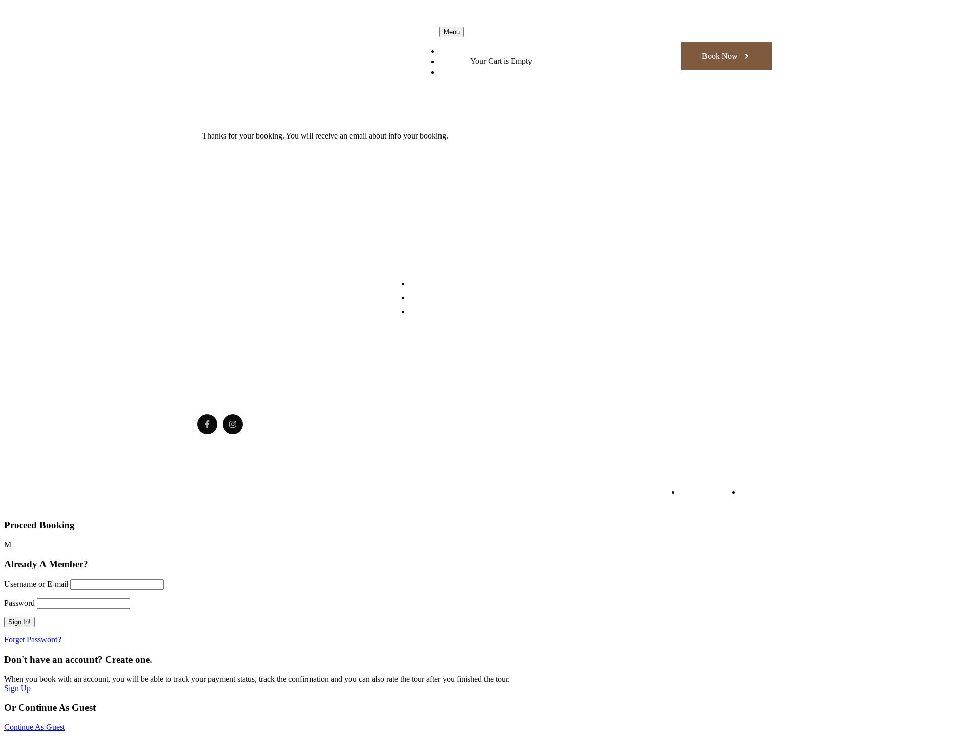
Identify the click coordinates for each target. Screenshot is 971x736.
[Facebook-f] (207, 424)
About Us (425, 283)
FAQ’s (451, 61)
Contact (454, 72)
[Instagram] (233, 424)
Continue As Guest (34, 727)
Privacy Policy (703, 492)
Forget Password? (32, 639)
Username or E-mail (36, 584)
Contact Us (428, 311)
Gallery (454, 50)
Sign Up (17, 688)
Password (19, 603)
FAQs (750, 492)
